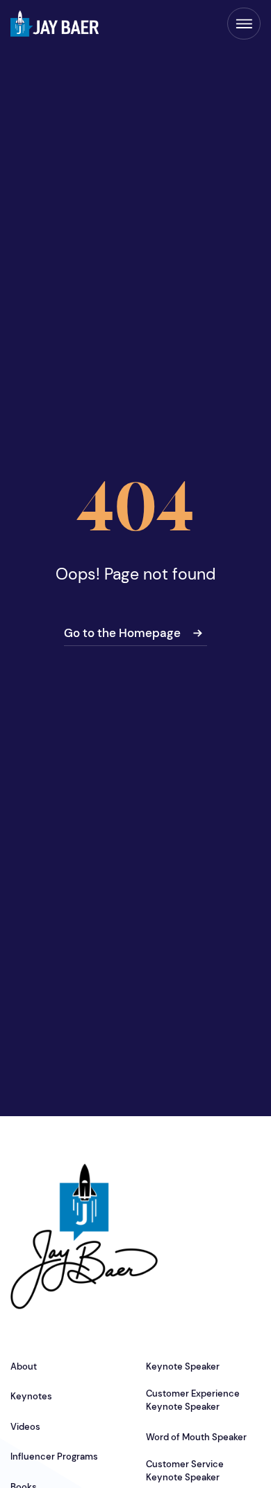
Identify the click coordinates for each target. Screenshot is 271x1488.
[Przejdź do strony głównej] (54, 23)
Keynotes (31, 1396)
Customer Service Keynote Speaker (185, 1470)
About (23, 1366)
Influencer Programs (54, 1456)
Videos (25, 1427)
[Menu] (244, 23)
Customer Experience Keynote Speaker (193, 1400)
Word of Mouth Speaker (196, 1437)
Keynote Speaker (183, 1366)
